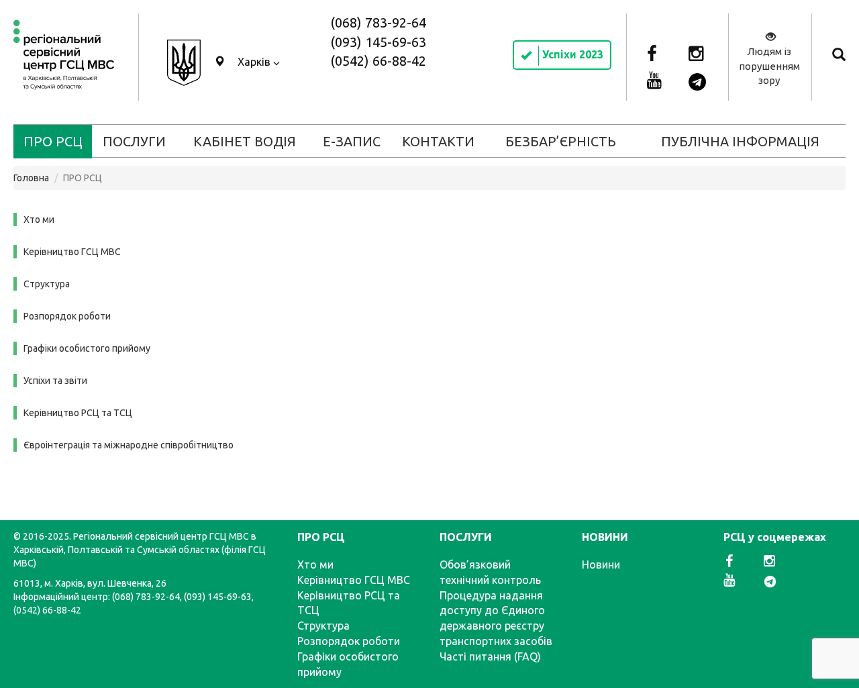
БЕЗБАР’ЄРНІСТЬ (560, 141)
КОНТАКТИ (438, 141)
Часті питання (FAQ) (490, 656)
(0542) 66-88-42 (378, 60)
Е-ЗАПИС (352, 141)
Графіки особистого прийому (86, 348)
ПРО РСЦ (53, 141)
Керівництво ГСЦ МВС (72, 251)
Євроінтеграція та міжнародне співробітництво (128, 445)
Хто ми (38, 219)
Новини (601, 564)
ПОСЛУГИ (134, 141)
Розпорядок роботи (67, 316)
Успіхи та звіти (55, 380)
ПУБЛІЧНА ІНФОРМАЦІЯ (740, 141)
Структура (46, 284)
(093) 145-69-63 (378, 42)
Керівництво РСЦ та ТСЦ (77, 412)
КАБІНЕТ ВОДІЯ (244, 141)
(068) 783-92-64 (378, 22)
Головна (31, 178)
